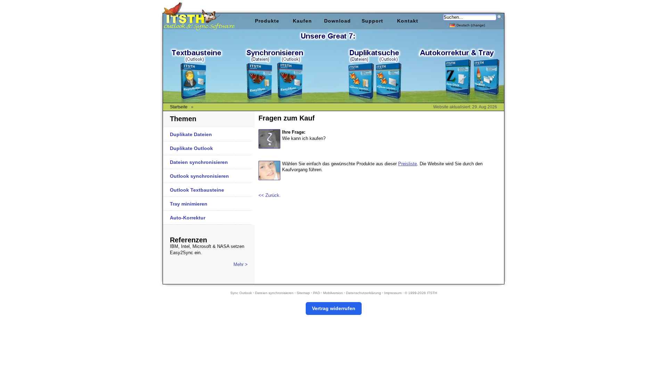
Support (372, 21)
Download (337, 21)
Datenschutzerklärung (363, 293)
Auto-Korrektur (187, 217)
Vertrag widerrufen (333, 308)
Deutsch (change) (470, 25)
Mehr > (240, 264)
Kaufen (302, 21)
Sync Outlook (241, 293)
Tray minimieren (188, 204)
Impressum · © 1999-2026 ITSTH (410, 293)
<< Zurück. (269, 195)
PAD (316, 293)
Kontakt (407, 21)
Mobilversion (333, 293)
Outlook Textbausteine (197, 190)
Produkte (267, 21)
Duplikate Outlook (191, 148)
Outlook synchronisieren (199, 176)
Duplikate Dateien (191, 134)
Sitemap (303, 293)
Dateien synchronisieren (199, 162)
